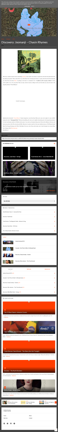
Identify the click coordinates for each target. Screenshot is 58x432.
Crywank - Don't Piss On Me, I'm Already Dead (25, 248)
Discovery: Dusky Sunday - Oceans (29, 28)
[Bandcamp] (14, 423)
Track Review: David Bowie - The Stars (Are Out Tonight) (21, 351)
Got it (32, 6)
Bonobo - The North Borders (13, 371)
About (30, 415)
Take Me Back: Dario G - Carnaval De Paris (17, 332)
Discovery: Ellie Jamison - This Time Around (25, 261)
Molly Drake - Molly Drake (12, 390)
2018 (29, 24)
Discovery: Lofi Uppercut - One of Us (49, 403)
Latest (4, 237)
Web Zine (5, 418)
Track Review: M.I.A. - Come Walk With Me (42, 156)
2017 (46, 401)
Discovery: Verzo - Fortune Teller (13, 173)
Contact (30, 418)
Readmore (6, 317)
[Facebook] (7, 423)
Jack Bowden (51, 190)
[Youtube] (10, 423)
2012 (9, 401)
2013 (14, 39)
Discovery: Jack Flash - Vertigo (12, 156)
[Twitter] (4, 423)
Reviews (8, 39)
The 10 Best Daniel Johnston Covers (15, 312)
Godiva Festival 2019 (20, 241)
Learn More (27, 6)
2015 (27, 401)
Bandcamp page (14, 128)
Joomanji (24, 76)
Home (2, 39)
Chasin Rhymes (17, 118)
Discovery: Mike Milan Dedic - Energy (30, 403)
